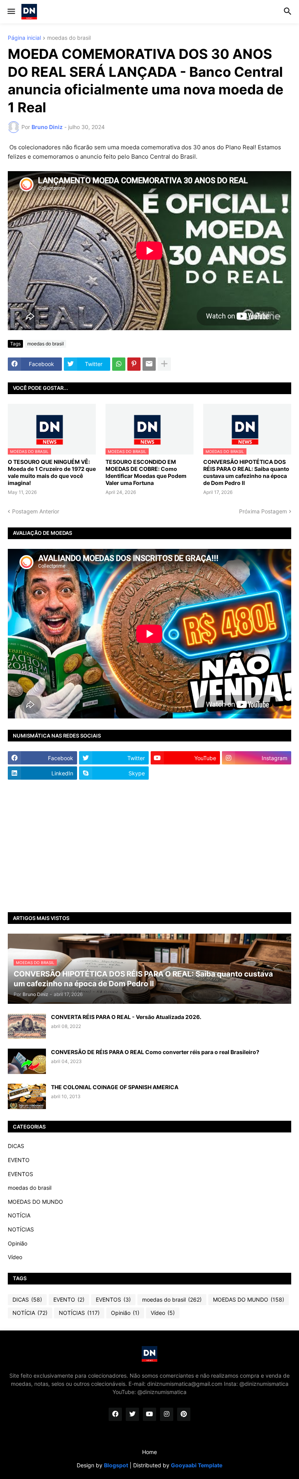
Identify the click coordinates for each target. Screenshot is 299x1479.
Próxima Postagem (263, 511)
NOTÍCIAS (21, 1229)
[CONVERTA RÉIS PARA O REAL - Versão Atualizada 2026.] (27, 1026)
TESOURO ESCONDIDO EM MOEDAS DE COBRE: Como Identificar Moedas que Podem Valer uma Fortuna (146, 472)
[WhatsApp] (118, 364)
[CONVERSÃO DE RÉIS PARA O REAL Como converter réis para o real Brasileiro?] (27, 1061)
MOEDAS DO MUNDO (35, 1201)
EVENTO (19, 1160)
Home (149, 1452)
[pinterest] (183, 1414)
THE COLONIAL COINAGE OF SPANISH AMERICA (114, 1087)
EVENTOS (20, 1174)
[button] (10, 11)
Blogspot (116, 1465)
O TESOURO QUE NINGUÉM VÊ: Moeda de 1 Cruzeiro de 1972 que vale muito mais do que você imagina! (52, 472)
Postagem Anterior (35, 511)
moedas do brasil (69, 38)
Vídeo (15, 1257)
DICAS (16, 1146)
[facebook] (115, 1414)
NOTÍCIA (19, 1215)
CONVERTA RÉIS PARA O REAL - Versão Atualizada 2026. (126, 1017)
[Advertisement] (149, 845)
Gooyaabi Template (196, 1465)
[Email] (149, 364)
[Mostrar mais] (164, 364)
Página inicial (24, 38)
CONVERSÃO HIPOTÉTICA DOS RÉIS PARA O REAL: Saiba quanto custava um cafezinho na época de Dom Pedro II (246, 472)
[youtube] (149, 1414)
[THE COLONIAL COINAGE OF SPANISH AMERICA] (27, 1096)
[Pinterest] (134, 364)
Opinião (17, 1243)
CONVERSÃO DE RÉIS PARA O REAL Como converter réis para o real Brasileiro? (155, 1052)
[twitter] (132, 1414)
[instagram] (166, 1414)
